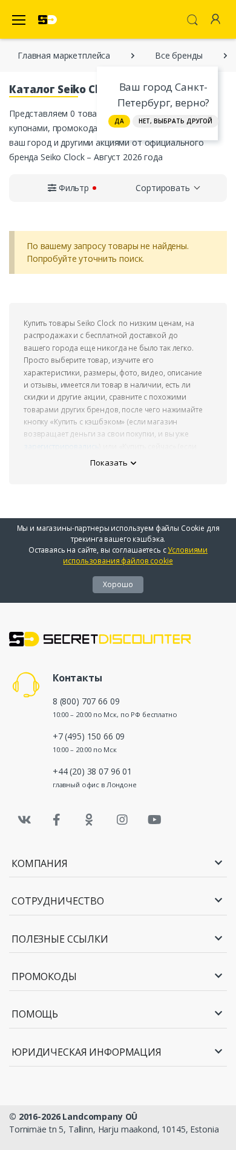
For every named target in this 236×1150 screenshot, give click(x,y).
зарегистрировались (61, 446)
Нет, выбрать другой (175, 121)
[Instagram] (122, 820)
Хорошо (118, 584)
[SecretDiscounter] (47, 19)
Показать (109, 462)
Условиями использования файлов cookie (135, 555)
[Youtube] (154, 820)
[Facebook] (57, 820)
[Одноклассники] (89, 820)
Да (119, 121)
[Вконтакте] (24, 820)
